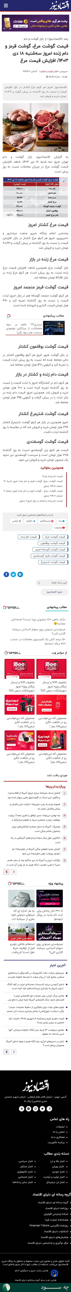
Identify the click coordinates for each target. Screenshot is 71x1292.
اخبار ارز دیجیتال (55, 1182)
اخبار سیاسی (26, 1161)
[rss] (22, 1109)
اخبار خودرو (58, 1172)
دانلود (9, 215)
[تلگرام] (20, 574)
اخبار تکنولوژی (25, 1172)
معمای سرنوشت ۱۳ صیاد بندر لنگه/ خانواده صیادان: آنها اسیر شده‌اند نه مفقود (36, 1032)
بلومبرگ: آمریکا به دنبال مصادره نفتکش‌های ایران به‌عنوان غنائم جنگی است (36, 829)
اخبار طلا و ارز (57, 1161)
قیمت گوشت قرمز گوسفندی (49, 556)
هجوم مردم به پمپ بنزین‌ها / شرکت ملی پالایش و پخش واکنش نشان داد (35, 807)
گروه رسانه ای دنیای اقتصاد (53, 1202)
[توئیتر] (13, 574)
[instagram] (36, 1109)
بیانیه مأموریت (56, 1142)
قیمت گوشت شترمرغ (53, 562)
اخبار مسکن (26, 1166)
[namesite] (59, 5)
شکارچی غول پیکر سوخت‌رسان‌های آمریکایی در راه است (35, 840)
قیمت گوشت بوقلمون (53, 543)
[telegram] (28, 1109)
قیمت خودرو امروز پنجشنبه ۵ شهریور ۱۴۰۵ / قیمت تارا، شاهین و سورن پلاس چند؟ (36, 1020)
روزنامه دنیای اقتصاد (56, 1208)
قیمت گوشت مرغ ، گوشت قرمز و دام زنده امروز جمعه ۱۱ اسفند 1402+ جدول (32, 493)
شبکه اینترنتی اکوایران (56, 1214)
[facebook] (49, 1109)
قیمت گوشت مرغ (55, 537)
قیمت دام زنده (29, 537)
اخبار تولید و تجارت (48, 71)
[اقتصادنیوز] (35, 1085)
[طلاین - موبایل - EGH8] (35, 23)
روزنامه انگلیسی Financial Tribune (49, 1225)
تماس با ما (59, 1132)
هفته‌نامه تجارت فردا (56, 1220)
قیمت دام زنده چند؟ (52, 476)
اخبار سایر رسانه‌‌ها (23, 1182)
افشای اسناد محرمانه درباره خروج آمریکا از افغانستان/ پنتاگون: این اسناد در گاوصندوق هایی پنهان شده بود (34, 795)
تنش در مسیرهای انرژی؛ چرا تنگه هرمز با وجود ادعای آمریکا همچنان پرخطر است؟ (35, 1043)
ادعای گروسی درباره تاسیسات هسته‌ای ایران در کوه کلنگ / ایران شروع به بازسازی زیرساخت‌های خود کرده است (35, 986)
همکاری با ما (58, 1137)
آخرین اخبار (58, 965)
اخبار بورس (58, 1166)
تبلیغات (60, 1126)
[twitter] (42, 1109)
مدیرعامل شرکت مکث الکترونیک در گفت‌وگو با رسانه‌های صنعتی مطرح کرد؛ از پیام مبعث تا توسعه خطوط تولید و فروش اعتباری (36, 975)
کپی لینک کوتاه (59, 582)
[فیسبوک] (6, 574)
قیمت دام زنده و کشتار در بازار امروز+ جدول (41, 501)
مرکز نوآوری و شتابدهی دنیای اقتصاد (47, 1243)
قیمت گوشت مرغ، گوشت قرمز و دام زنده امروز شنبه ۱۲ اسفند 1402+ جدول (32, 484)
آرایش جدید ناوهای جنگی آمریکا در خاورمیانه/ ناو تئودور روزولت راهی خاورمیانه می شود (36, 851)
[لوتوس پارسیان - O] (35, 1287)
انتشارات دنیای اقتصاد (56, 1231)
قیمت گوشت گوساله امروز (50, 549)
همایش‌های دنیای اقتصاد (54, 1237)
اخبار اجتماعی (25, 1177)
